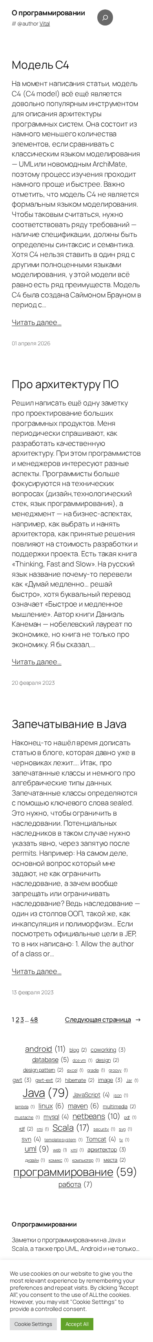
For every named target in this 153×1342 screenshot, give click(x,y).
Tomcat (101, 1139)
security (104, 1129)
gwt (22, 1080)
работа (75, 1184)
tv (124, 1139)
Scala (71, 1127)
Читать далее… (37, 322)
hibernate (80, 1080)
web (60, 1150)
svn (31, 1139)
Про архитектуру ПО (65, 384)
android (45, 1048)
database (50, 1059)
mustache (27, 1117)
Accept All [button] (77, 1323)
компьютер (86, 1160)
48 (34, 1019)
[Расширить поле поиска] (105, 17)
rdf (26, 1129)
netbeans (96, 1116)
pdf (130, 1117)
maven (83, 1105)
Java (46, 1092)
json (120, 1095)
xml (77, 1150)
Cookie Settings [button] (33, 1323)
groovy (118, 1070)
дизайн (35, 1160)
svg (125, 1129)
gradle (96, 1070)
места (115, 1160)
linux (51, 1105)
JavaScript (91, 1095)
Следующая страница (103, 1019)
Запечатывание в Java (69, 724)
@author (33, 23)
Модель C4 (40, 65)
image (110, 1080)
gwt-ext (48, 1080)
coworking (108, 1049)
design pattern (43, 1070)
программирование (75, 1171)
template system (63, 1139)
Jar (132, 1080)
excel (75, 1070)
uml (37, 1149)
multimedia (119, 1106)
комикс (59, 1160)
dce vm (82, 1060)
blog (78, 1050)
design (107, 1060)
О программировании (48, 12)
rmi (43, 1129)
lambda (25, 1106)
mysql (56, 1117)
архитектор (107, 1149)
